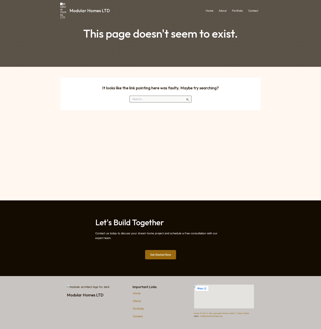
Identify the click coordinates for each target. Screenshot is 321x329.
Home (209, 10)
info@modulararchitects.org (210, 316)
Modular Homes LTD (90, 10)
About (223, 10)
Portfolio (237, 10)
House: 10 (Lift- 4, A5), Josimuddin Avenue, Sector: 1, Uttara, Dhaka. (221, 313)
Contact (253, 10)
